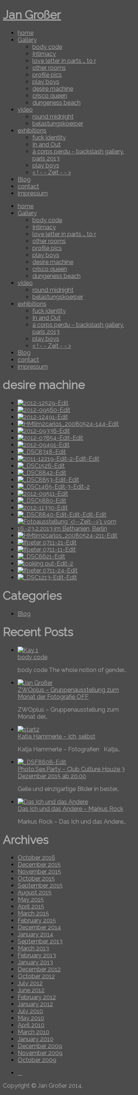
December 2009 (40, 1045)
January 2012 (35, 1004)
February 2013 (37, 955)
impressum (33, 193)
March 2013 (33, 948)
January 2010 (35, 1039)
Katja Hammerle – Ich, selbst (56, 736)
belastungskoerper (57, 123)
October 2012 (36, 976)
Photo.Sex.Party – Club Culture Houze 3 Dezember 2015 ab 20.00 (71, 773)
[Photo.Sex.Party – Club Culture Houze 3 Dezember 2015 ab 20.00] (42, 762)
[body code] (28, 650)
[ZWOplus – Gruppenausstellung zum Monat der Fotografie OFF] (35, 682)
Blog (24, 179)
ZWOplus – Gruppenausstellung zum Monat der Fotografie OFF (68, 693)
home (25, 32)
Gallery (27, 39)
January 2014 (35, 934)
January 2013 (35, 962)
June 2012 (31, 990)
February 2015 (37, 920)
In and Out (46, 144)
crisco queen (49, 95)
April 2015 (31, 906)
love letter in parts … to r (64, 60)
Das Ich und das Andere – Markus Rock (70, 808)
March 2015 (33, 913)
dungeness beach (56, 102)
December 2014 (39, 927)
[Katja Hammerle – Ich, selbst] (28, 729)
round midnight (53, 116)
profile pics (47, 74)
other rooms (49, 67)
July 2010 (30, 1011)
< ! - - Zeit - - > (51, 172)
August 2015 (35, 892)
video (25, 109)
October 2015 (36, 878)
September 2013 (40, 941)
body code (47, 46)
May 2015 (31, 899)
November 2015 (39, 871)
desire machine (52, 88)
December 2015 (39, 864)
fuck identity (49, 137)
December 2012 (39, 969)
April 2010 (31, 1025)
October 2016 (36, 857)
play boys (45, 81)
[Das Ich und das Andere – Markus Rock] (53, 801)
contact (28, 186)
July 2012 (30, 983)
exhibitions (32, 130)
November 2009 (40, 1052)
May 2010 (31, 1018)
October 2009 (37, 1059)
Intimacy (44, 53)
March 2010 (33, 1032)
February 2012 (37, 997)
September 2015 (40, 885)
